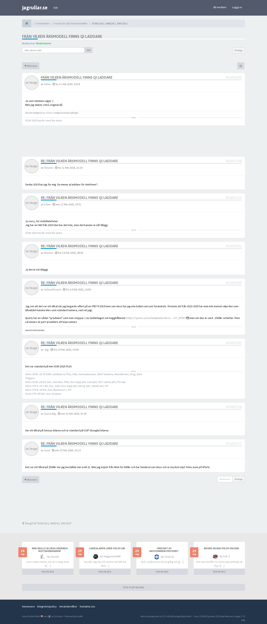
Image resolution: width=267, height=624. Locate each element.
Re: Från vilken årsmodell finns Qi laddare (79, 161)
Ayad (47, 450)
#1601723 (234, 198)
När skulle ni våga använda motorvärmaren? (50, 550)
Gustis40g (50, 413)
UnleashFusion (52, 289)
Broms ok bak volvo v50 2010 (221, 548)
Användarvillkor (68, 606)
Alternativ (225, 479)
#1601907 (234, 343)
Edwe (47, 84)
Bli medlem (219, 7)
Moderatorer (43, 43)
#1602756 (234, 407)
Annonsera (28, 606)
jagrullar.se (34, 8)
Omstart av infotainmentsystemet (164, 550)
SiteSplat (58, 616)
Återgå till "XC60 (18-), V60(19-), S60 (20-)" (48, 523)
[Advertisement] (136, 504)
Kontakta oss (87, 606)
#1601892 (234, 246)
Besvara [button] (32, 66)
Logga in (237, 7)
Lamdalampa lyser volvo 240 (107, 548)
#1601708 (234, 161)
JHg (46, 349)
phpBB (79, 616)
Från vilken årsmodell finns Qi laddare (62, 36)
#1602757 (234, 444)
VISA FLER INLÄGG (133, 587)
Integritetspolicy (47, 606)
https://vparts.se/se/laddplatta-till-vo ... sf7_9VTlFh (156, 318)
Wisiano (48, 167)
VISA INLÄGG (47, 571)
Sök (55, 7)
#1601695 (234, 77)
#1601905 (234, 283)
